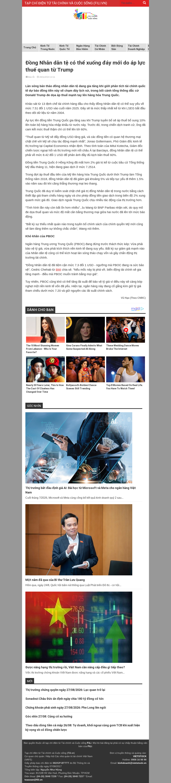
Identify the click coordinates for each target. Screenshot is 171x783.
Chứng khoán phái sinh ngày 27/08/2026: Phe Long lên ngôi (65, 707)
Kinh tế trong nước (47, 47)
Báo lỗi (31, 77)
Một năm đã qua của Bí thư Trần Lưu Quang (55, 580)
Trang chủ (29, 47)
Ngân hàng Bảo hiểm (83, 47)
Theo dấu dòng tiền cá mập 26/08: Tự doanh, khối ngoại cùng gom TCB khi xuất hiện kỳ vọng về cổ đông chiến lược (82, 727)
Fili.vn (71, 753)
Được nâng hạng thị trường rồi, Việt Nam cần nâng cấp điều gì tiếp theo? (75, 667)
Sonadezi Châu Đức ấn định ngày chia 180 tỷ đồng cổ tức (64, 698)
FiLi (89, 743)
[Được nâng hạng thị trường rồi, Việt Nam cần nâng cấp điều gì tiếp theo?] (83, 627)
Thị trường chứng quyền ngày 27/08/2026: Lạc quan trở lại (65, 690)
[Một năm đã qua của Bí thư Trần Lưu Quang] (83, 539)
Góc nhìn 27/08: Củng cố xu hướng (48, 716)
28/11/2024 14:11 (47, 77)
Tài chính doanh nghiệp (136, 47)
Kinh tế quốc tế (64, 47)
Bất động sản (117, 47)
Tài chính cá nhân (100, 47)
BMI (58, 269)
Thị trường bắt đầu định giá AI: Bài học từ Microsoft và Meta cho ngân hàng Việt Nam (80, 490)
